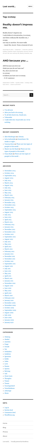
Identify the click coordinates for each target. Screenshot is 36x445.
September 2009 (10, 310)
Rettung (7, 371)
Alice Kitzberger (10, 137)
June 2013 (8, 217)
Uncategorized (10, 386)
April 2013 (8, 219)
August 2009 (9, 313)
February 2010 (9, 298)
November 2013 (10, 205)
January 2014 (9, 200)
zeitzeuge (8, 391)
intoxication (19, 51)
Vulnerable (8, 117)
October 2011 (9, 261)
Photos (5, 432)
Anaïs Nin (25, 49)
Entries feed (9, 410)
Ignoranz (8, 356)
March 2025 (9, 183)
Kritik (7, 359)
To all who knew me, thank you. (16, 115)
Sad (6, 373)
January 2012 (9, 254)
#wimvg (7, 337)
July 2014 (8, 188)
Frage (6, 344)
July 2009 (8, 315)
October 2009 (9, 308)
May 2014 (8, 193)
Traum (7, 383)
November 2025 (10, 171)
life (8, 53)
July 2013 (8, 215)
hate (31, 82)
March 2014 (9, 195)
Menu (30, 6)
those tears (8, 376)
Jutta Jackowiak (10, 139)
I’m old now (9, 110)
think (7, 84)
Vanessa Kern (9, 144)
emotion (7, 342)
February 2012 (9, 251)
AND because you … (15, 60)
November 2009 (10, 305)
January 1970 (9, 322)
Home (5, 423)
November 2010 (10, 283)
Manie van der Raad (11, 149)
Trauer (7, 381)
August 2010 (9, 286)
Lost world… (9, 6)
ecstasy (5, 51)
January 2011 (9, 281)
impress (9, 51)
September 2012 (10, 237)
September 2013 (10, 210)
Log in (7, 407)
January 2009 (9, 320)
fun (6, 349)
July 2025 (8, 180)
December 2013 (10, 202)
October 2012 (9, 234)
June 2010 (8, 288)
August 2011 (9, 266)
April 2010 (8, 293)
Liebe (6, 361)
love (11, 53)
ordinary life (15, 53)
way (31, 53)
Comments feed (10, 412)
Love (6, 364)
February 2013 (9, 224)
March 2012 (9, 249)
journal (26, 51)
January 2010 (9, 300)
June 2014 (8, 190)
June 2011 (8, 271)
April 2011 (8, 276)
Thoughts (8, 378)
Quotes (18, 82)
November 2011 (10, 259)
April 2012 (8, 246)
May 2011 (8, 273)
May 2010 (8, 290)
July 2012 (8, 242)
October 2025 (9, 173)
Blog (4, 427)
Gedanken (18, 49)
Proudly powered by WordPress (19, 441)
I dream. (21, 137)
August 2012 (9, 239)
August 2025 (9, 178)
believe (30, 49)
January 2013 (9, 227)
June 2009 (8, 317)
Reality (22, 53)
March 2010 (9, 295)
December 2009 (10, 303)
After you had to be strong (14, 112)
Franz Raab (8, 154)
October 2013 (9, 207)
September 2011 (10, 264)
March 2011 (8, 278)
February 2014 (9, 197)
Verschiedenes (10, 388)
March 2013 (8, 222)
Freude (7, 347)
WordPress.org (10, 415)
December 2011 (10, 256)
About (5, 436)
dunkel (7, 339)
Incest (14, 51)
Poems (7, 366)
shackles (26, 53)
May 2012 (8, 244)
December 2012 (10, 229)
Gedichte (8, 354)
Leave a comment (15, 84)
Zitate (22, 82)
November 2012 (10, 232)
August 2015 (9, 185)
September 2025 (10, 175)
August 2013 (9, 212)
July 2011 (7, 268)
